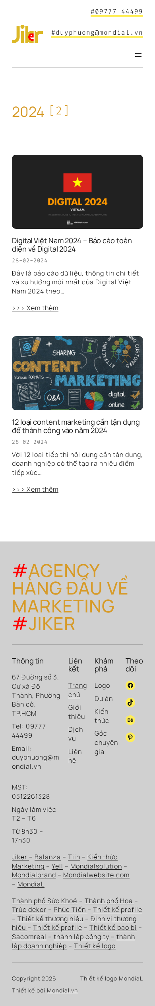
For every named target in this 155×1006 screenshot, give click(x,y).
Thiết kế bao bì (113, 927)
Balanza (48, 856)
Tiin (74, 856)
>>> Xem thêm (35, 307)
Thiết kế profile (117, 909)
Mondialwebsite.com (96, 874)
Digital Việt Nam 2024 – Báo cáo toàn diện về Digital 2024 (72, 244)
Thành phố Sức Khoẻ (45, 900)
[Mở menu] (138, 55)
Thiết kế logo (95, 945)
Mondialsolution (96, 866)
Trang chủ (77, 690)
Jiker (20, 856)
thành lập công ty (81, 936)
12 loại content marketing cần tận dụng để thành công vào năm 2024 (76, 426)
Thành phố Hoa (109, 900)
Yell (57, 866)
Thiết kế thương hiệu (50, 918)
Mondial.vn (62, 990)
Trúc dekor (29, 909)
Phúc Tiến (70, 909)
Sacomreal (29, 936)
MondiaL (31, 884)
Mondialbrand (34, 874)
